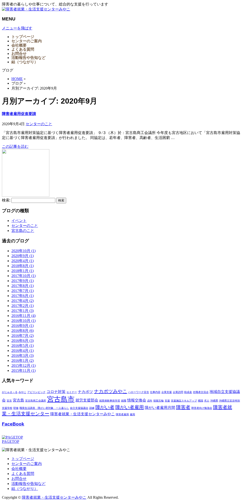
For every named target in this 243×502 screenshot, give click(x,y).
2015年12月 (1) (23, 365)
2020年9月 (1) (22, 256)
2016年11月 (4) (23, 316)
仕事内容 (155, 392)
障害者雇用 (122, 414)
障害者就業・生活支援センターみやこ (82, 414)
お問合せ (19, 479)
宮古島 (18, 400)
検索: (6, 200)
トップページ (22, 459)
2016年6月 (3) (22, 341)
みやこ (22, 392)
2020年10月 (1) (23, 251)
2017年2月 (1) (22, 306)
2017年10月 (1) (23, 276)
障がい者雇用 (129, 407)
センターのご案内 (26, 464)
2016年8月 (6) (22, 331)
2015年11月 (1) (23, 370)
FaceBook (13, 423)
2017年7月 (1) (22, 291)
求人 (206, 400)
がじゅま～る (10, 392)
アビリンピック (36, 392)
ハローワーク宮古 (138, 392)
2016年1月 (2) (22, 361)
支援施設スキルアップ (184, 400)
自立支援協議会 (79, 408)
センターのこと (39, 124)
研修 (16, 408)
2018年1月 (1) (22, 271)
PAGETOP (10, 442)
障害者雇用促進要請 (19, 114)
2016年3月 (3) (22, 356)
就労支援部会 (86, 400)
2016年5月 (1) (22, 346)
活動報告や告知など (28, 484)
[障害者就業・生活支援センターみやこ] (36, 9)
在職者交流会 (201, 392)
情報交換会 (136, 400)
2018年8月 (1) (22, 266)
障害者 (183, 407)
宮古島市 (61, 399)
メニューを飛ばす (17, 28)
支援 (167, 400)
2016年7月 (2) (22, 336)
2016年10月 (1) (23, 321)
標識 (200, 400)
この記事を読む (15, 146)
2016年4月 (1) (22, 351)
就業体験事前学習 (109, 400)
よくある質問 (22, 474)
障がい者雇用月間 (160, 408)
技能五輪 (158, 400)
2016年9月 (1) (22, 326)
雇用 (132, 414)
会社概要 (19, 469)
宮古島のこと (22, 231)
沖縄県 (214, 400)
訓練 (91, 408)
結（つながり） (24, 489)
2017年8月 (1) (22, 286)
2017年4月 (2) (22, 301)
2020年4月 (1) (22, 261)
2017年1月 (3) (22, 311)
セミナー (71, 392)
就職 (123, 400)
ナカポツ (85, 392)
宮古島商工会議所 (35, 400)
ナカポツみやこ (110, 391)
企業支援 (166, 392)
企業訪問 (178, 392)
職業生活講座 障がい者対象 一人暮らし (44, 408)
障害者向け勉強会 (201, 408)
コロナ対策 (56, 392)
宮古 (9, 400)
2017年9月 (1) (22, 281)
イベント (19, 221)
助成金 (188, 392)
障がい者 (104, 407)
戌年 (149, 400)
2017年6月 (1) (22, 296)
